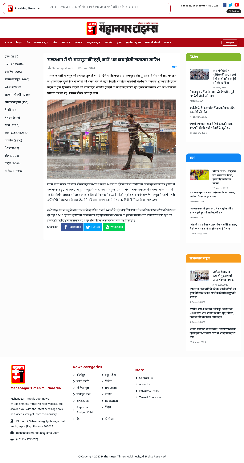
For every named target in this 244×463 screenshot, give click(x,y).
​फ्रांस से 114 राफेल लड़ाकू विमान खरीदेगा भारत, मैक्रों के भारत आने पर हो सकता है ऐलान (213, 227)
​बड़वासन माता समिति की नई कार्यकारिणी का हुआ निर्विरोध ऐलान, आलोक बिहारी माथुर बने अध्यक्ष (213, 293)
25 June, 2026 (219, 87)
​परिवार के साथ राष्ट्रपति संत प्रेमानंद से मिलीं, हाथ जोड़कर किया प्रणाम (224, 178)
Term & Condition (150, 397)
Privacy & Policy (149, 391)
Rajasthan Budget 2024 (85, 410)
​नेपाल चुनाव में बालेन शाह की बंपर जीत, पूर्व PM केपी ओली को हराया (212, 94)
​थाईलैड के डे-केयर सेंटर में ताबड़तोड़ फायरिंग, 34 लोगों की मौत (212, 110)
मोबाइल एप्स (83, 394)
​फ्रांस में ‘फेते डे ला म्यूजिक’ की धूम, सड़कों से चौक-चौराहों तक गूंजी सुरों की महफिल (225, 77)
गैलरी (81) (10, 110)
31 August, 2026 (220, 285)
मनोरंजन (65, 42)
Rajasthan (111, 400)
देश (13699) (12, 148)
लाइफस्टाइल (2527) (16, 133)
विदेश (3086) (13, 163)
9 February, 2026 (198, 133)
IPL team (111, 387)
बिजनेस (79, 42)
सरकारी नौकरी (152, 42)
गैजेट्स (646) (12, 117)
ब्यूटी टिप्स (110, 375)
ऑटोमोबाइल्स (133, 42)
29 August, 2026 (198, 342)
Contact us (146, 378)
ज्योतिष (108, 42)
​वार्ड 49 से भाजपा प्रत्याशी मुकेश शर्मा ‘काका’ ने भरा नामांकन (224, 276)
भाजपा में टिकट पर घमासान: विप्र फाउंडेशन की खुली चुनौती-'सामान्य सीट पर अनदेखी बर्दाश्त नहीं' (213, 333)
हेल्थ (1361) (11, 56)
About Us (145, 384)
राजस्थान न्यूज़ (41, 42)
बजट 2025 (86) (14, 64)
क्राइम (108, 394)
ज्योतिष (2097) (13, 71)
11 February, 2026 (198, 117)
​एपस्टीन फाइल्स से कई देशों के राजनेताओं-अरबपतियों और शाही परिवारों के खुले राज (211, 126)
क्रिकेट (108, 381)
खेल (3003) (12, 156)
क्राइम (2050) (13, 87)
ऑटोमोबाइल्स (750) (16, 102)
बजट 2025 (83, 400)
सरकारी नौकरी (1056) (17, 94)
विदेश (19, 42)
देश (28, 42)
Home (8, 42)
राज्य (166, 42)
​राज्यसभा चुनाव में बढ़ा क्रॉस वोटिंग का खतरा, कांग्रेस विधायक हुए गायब (212, 195)
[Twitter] (230, 5)
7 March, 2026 (197, 101)
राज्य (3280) (12, 125)
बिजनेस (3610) (13, 140)
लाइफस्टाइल (93, 42)
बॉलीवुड (81, 375)
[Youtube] (236, 5)
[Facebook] (224, 5)
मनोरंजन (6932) (14, 171)
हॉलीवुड (109, 419)
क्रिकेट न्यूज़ (83, 387)
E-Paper (230, 42)
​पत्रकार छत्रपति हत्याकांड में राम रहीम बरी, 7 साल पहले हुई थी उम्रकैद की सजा (211, 211)
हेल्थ (119, 42)
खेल (55, 42)
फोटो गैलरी (82, 381)
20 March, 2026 (220, 188)
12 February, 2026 (198, 233)
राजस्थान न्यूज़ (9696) (17, 79)
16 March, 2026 (197, 201)
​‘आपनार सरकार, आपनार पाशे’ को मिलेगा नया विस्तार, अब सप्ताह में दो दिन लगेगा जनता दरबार (94, 7)
